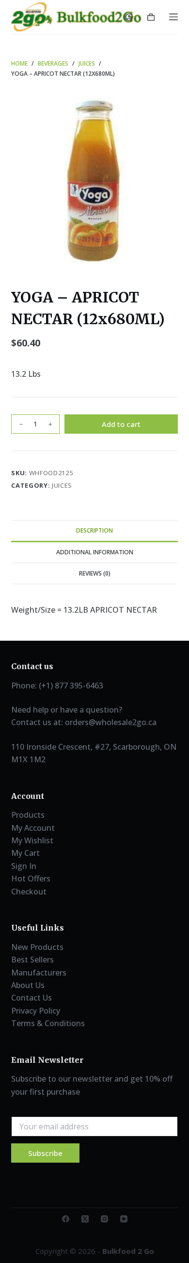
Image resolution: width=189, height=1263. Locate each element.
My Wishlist (32, 840)
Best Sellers (32, 959)
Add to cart (121, 424)
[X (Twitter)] (85, 1218)
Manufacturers (38, 972)
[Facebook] (65, 1218)
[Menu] (173, 17)
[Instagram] (104, 1218)
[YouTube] (123, 1218)
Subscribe (45, 1153)
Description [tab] (94, 530)
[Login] (129, 17)
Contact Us (31, 997)
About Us (28, 985)
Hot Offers (30, 878)
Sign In (23, 866)
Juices (62, 485)
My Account (33, 828)
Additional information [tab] (94, 552)
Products (28, 815)
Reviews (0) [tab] (94, 573)
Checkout (29, 891)
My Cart (25, 853)
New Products (37, 947)
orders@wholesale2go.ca (111, 722)
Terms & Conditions (48, 1023)
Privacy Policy (35, 1010)
